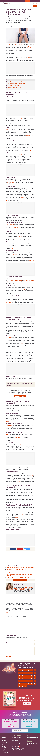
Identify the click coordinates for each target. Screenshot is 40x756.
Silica (14, 280)
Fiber (7, 99)
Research (15, 254)
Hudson (23, 722)
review (24, 226)
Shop (36, 5)
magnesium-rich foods (26, 137)
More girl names (11, 726)
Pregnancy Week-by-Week (17, 737)
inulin (12, 224)
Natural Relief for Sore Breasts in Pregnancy (16, 569)
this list (28, 281)
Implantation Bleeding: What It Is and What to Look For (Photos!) (18, 571)
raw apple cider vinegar (18, 258)
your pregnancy (28, 46)
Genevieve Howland (13, 24)
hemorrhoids (28, 522)
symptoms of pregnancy (16, 522)
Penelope (9, 721)
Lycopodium (25, 280)
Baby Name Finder (20, 712)
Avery (9, 722)
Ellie (17, 721)
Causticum (9, 281)
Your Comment (8, 645)
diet (22, 447)
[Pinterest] (36, 744)
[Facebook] (29, 744)
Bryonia (11, 280)
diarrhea (21, 354)
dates (21, 118)
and (15, 227)
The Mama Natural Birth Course (18, 749)
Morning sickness (18, 44)
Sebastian (27, 722)
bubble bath (8, 302)
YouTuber (30, 590)
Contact (4, 747)
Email (6, 642)
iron (10, 428)
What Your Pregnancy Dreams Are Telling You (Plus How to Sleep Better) (19, 574)
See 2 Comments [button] (16, 580)
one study (9, 224)
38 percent (16, 56)
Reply (7, 612)
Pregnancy (18, 5)
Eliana (6, 722)
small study (22, 289)
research (21, 343)
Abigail (12, 722)
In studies (20, 236)
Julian (34, 721)
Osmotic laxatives (9, 351)
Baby (22, 5)
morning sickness (17, 437)
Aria (15, 721)
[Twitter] (31, 744)
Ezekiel (27, 721)
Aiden (27, 724)
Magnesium (8, 129)
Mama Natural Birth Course (20, 589)
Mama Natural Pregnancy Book (18, 748)
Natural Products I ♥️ (16, 746)
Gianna (15, 722)
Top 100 (10, 724)
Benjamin (31, 722)
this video (14, 292)
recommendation (11, 182)
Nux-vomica (31, 280)
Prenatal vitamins (9, 425)
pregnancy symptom (20, 501)
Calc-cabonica (19, 280)
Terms (3, 750)
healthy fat (21, 154)
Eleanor (5, 721)
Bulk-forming (8, 337)
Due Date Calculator (16, 742)
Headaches (8, 44)
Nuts (8, 122)
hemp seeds (29, 122)
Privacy (3, 749)
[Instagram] (33, 744)
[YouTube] (27, 744)
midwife (21, 514)
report (28, 57)
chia (23, 122)
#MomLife (30, 5)
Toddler (26, 5)
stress (14, 298)
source (29, 150)
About (3, 746)
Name (6, 638)
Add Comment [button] (24, 580)
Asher (35, 722)
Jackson (30, 721)
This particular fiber (23, 235)
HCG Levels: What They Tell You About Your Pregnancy (18, 577)
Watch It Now (28, 0)
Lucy (12, 721)
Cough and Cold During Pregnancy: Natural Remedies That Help (20, 567)
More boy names (29, 726)
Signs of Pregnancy (15, 740)
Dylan (24, 721)
